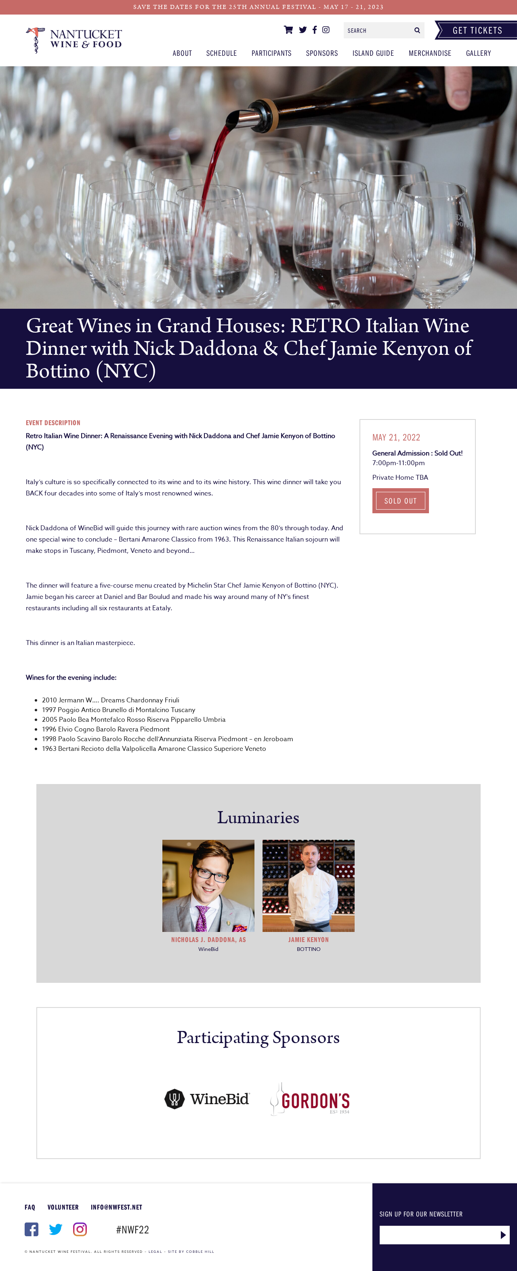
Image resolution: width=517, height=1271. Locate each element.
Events (74, 40)
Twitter (55, 1229)
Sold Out (401, 500)
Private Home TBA (400, 478)
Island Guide (373, 53)
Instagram (79, 1229)
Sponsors (322, 53)
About (182, 53)
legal (155, 1251)
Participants (272, 53)
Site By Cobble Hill (191, 1251)
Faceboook (31, 1229)
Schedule (221, 53)
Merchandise (430, 53)
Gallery (478, 53)
